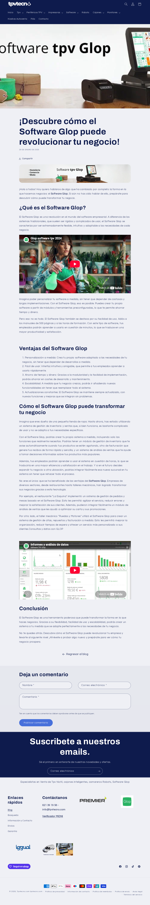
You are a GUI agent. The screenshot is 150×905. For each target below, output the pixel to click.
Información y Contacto (20, 821)
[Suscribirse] (99, 771)
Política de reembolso (102, 891)
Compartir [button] (27, 159)
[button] (20, 12)
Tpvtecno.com (23, 891)
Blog (10, 810)
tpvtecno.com (36, 891)
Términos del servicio (133, 895)
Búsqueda (13, 815)
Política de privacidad (54, 891)
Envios (11, 826)
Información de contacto (79, 891)
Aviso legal (137, 891)
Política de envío (122, 891)
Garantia (12, 831)
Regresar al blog (77, 654)
